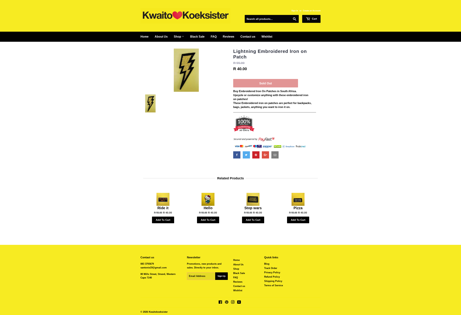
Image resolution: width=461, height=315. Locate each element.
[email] (275, 154)
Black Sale (197, 36)
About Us (161, 36)
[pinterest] (255, 154)
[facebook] (236, 154)
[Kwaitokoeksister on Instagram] (233, 302)
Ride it (163, 208)
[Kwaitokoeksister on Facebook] (220, 302)
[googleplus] (265, 154)
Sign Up (221, 276)
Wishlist (266, 36)
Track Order (270, 268)
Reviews (228, 36)
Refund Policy (272, 276)
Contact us (247, 36)
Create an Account (312, 11)
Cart (314, 18)
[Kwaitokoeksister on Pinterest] (227, 302)
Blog (266, 263)
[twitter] (246, 154)
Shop (178, 36)
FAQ (214, 36)
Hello (208, 208)
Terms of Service (273, 285)
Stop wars (253, 208)
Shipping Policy (273, 281)
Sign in (294, 11)
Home (144, 36)
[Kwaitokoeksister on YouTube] (239, 302)
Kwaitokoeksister (158, 312)
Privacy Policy (272, 272)
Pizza (298, 208)
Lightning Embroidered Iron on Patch (270, 54)
